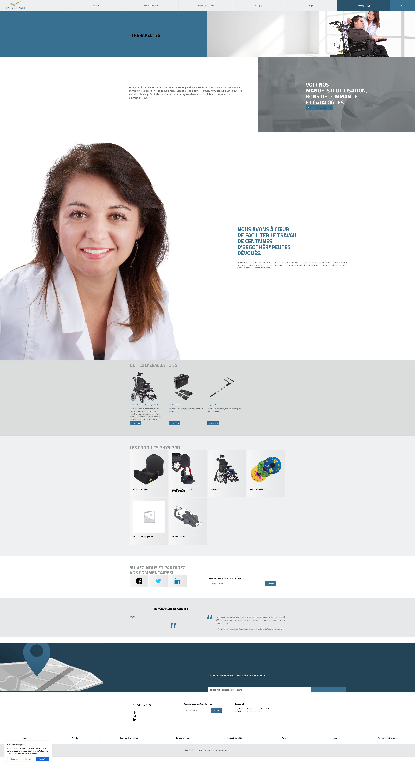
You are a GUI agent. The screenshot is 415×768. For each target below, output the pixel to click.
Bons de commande (183, 738)
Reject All (28, 759)
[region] (28, 752)
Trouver (328, 690)
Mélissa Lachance (224, 750)
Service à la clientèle (235, 738)
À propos (285, 738)
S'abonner (270, 583)
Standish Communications (206, 750)
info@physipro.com (254, 711)
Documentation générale (129, 738)
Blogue (335, 738)
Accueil (24, 738)
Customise (14, 759)
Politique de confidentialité (387, 738)
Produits (75, 738)
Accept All (42, 759)
